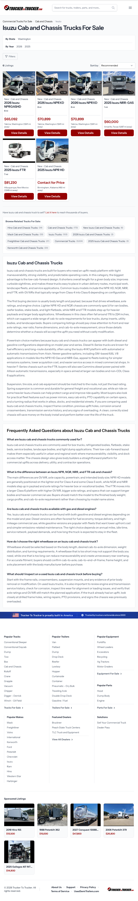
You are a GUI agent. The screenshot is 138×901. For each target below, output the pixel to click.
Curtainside (58, 676)
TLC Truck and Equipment (65, 732)
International (13, 737)
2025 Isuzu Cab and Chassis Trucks (108, 241)
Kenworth (12, 742)
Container (57, 681)
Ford (9, 747)
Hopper (56, 671)
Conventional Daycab (15, 647)
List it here (51, 212)
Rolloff (7, 671)
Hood (100, 690)
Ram (9, 766)
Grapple (8, 681)
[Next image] (31, 83)
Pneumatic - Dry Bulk (63, 686)
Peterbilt (11, 751)
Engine (101, 700)
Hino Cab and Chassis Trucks (25, 227)
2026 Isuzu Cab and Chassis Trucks (93, 234)
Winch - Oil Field (13, 700)
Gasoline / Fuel (60, 700)
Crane (7, 676)
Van (54, 642)
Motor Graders (105, 666)
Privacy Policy (88, 887)
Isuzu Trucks (58, 234)
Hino (9, 771)
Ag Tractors (103, 661)
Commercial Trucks (69, 241)
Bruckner (57, 722)
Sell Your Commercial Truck (111, 722)
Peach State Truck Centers (66, 727)
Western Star (14, 776)
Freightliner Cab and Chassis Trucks (28, 241)
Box (6, 661)
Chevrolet (12, 756)
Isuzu (10, 761)
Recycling (102, 656)
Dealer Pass (103, 727)
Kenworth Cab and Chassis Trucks (28, 247)
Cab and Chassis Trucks (63, 227)
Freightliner (13, 727)
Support (70, 887)
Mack (10, 722)
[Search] (113, 7)
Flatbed (56, 647)
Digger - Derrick (12, 695)
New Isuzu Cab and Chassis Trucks (103, 227)
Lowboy (56, 666)
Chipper (8, 690)
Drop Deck (57, 656)
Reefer (55, 661)
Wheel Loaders (105, 647)
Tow (6, 656)
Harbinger (12, 781)
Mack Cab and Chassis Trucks (25, 234)
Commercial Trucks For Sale (17, 21)
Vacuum (8, 686)
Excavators (103, 651)
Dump (7, 651)
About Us (56, 887)
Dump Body (103, 695)
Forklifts (101, 642)
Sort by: (94, 65)
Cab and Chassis (44, 21)
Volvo (10, 732)
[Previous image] (6, 83)
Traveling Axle (59, 690)
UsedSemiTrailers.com (86, 891)
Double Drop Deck (62, 695)
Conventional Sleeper (15, 642)
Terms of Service (60, 891)
